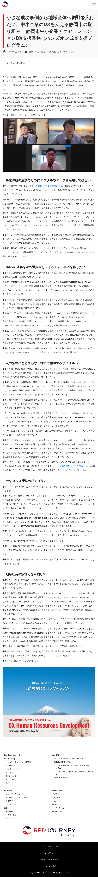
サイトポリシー (49, 853)
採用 (7, 783)
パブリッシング (12, 815)
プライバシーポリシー (49, 846)
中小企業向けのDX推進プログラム (47, 186)
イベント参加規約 (49, 866)
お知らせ (55, 804)
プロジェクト (11, 804)
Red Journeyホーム (12, 755)
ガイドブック (11, 819)
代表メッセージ (12, 769)
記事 (55, 794)
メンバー (9, 773)
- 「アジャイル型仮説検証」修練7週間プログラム (75, 772)
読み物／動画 (56, 790)
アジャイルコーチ (60, 777)
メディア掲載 (58, 808)
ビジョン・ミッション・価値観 (18, 762)
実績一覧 (9, 811)
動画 (55, 801)
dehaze (93, 4)
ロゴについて (11, 776)
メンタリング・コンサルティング (19, 797)
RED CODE (10, 780)
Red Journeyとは (11, 758)
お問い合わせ (56, 811)
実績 (5, 808)
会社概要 (9, 765)
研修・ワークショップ (14, 794)
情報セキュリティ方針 (49, 859)
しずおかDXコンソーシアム (70, 466)
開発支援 (9, 801)
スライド (57, 797)
